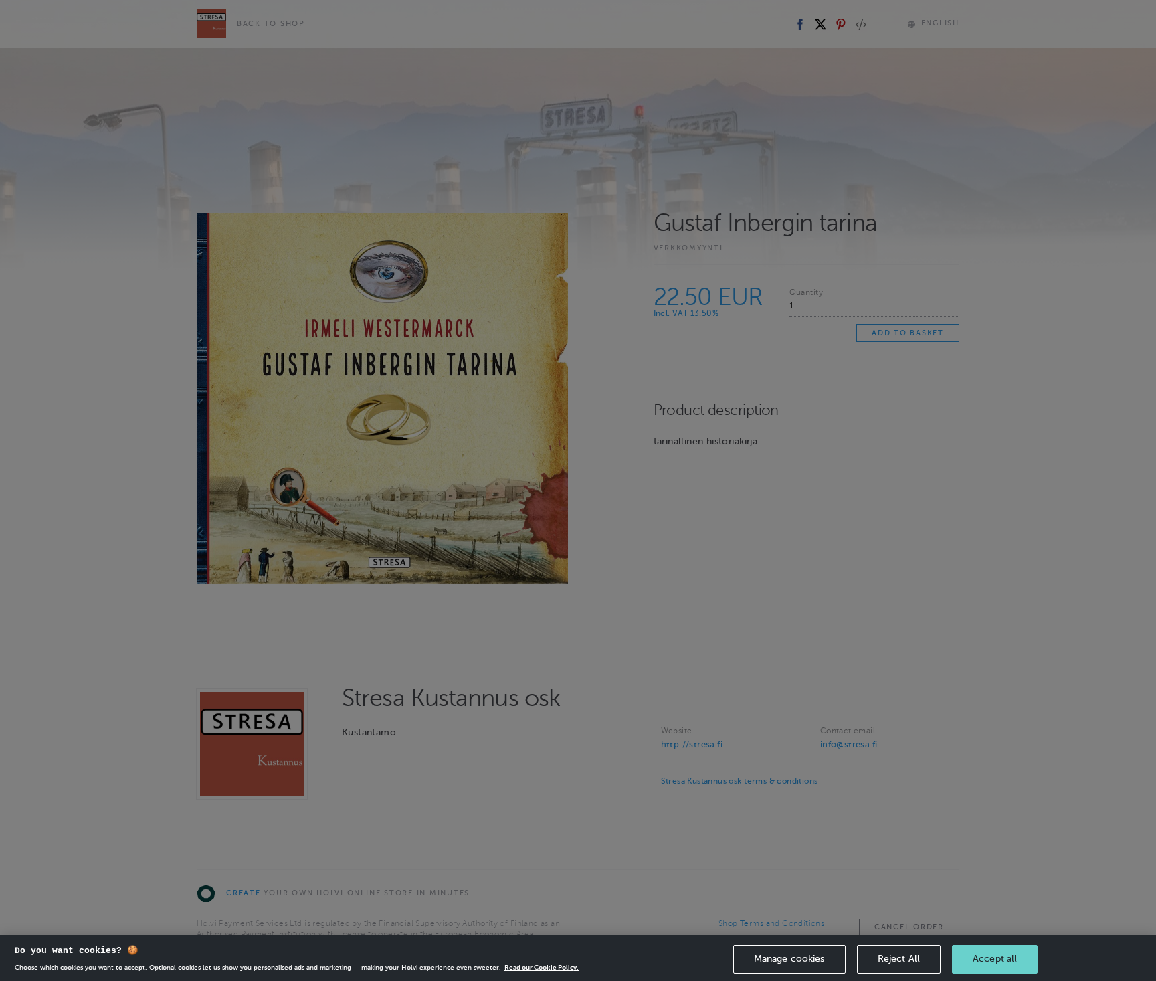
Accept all (995, 959)
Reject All (899, 959)
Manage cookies (789, 959)
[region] (578, 958)
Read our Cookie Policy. (541, 967)
